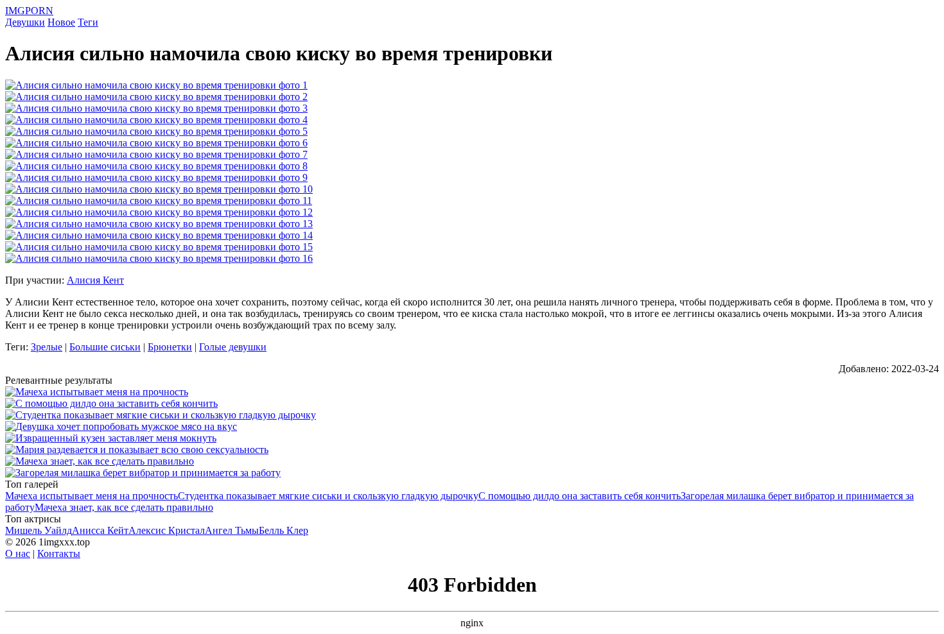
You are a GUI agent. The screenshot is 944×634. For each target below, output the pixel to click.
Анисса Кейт (100, 530)
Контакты (58, 553)
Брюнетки (170, 346)
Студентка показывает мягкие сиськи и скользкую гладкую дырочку (328, 495)
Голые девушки (233, 346)
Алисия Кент (95, 280)
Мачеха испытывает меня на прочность (91, 495)
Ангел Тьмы (232, 530)
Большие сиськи (105, 346)
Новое (61, 22)
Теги (88, 22)
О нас (17, 553)
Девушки (25, 22)
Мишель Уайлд (38, 530)
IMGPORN (29, 10)
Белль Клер (283, 530)
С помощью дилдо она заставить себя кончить (579, 495)
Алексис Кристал (166, 530)
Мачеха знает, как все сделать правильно (124, 507)
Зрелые (46, 346)
